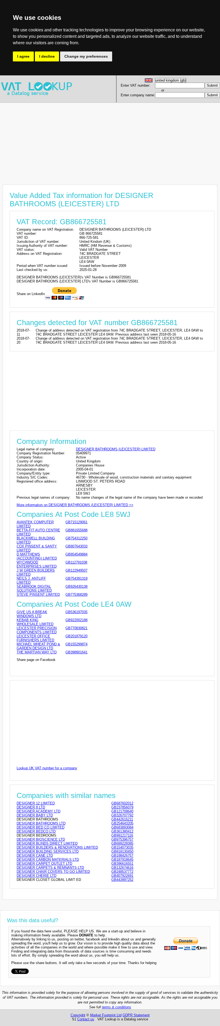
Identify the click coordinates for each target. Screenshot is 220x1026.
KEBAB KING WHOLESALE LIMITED (35, 622)
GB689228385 (122, 843)
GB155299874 (76, 644)
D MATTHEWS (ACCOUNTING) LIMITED (37, 556)
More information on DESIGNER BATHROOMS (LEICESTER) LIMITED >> (75, 505)
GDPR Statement (136, 1015)
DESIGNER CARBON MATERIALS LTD (48, 860)
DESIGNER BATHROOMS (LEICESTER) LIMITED (115, 449)
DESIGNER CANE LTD (35, 856)
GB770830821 (76, 628)
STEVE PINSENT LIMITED (38, 595)
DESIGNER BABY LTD (35, 815)
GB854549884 (76, 554)
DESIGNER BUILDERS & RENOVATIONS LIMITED (57, 847)
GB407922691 (122, 876)
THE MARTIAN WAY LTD (37, 652)
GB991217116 (122, 835)
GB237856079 (122, 807)
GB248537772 (122, 872)
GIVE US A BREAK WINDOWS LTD (32, 614)
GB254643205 (122, 823)
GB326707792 (122, 815)
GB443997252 (122, 880)
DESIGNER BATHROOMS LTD (41, 823)
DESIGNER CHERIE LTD (36, 876)
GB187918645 (122, 860)
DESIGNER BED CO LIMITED (40, 827)
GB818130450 (122, 852)
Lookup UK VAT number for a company (47, 768)
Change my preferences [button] (86, 56)
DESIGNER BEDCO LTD (36, 831)
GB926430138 (76, 586)
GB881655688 (76, 530)
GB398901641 (76, 652)
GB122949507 (76, 570)
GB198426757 (122, 856)
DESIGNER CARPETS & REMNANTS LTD (50, 868)
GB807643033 (76, 546)
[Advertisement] (110, 140)
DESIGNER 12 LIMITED (36, 803)
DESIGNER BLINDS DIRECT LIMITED (47, 843)
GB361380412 (122, 831)
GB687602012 (122, 803)
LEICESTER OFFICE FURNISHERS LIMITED (35, 638)
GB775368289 (76, 595)
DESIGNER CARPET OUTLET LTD (44, 864)
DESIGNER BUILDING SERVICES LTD (48, 852)
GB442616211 (122, 819)
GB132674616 (122, 868)
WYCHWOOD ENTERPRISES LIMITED (37, 564)
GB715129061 (76, 522)
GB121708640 (122, 811)
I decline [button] (47, 56)
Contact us (85, 1019)
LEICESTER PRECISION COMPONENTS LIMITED (37, 630)
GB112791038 (76, 562)
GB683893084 (122, 827)
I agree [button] (23, 56)
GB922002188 (76, 620)
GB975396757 (122, 839)
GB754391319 (76, 578)
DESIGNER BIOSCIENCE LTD (41, 839)
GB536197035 (76, 612)
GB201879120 (76, 636)
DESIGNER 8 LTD (31, 807)
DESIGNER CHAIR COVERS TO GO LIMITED (53, 872)
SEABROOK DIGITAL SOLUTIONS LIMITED (34, 588)
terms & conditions (116, 1007)
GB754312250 (76, 538)
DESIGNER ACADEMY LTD (38, 811)
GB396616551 (122, 864)
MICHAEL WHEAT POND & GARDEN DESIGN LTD (38, 646)
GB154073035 (122, 847)
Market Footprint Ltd (106, 1015)
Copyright (78, 1015)
